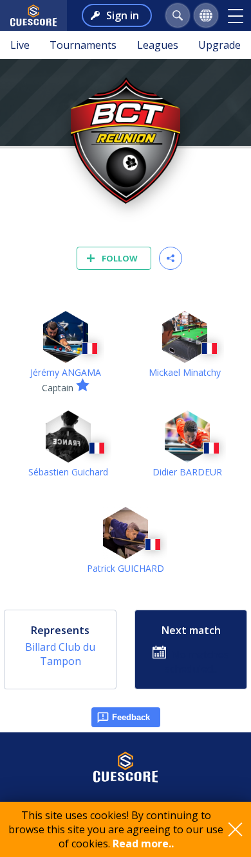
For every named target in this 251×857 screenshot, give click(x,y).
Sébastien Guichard (68, 472)
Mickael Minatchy (185, 372)
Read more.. (143, 843)
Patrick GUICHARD (125, 568)
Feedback (131, 717)
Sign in (122, 15)
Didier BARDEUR (187, 472)
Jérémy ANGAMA (65, 372)
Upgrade (219, 45)
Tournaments (83, 45)
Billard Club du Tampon (60, 654)
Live (20, 45)
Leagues (157, 45)
